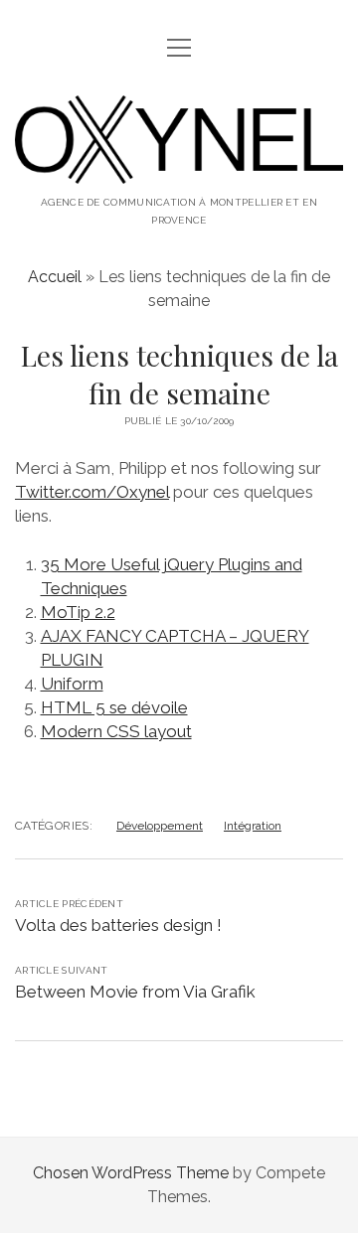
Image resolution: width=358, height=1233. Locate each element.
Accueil (55, 276)
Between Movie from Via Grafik (135, 992)
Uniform (72, 684)
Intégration (252, 826)
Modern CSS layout (116, 731)
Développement (159, 826)
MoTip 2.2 (78, 612)
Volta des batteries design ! (118, 925)
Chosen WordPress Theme (131, 1172)
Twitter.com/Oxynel (92, 492)
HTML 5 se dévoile (114, 707)
